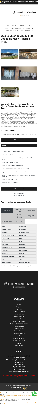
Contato (30, 25)
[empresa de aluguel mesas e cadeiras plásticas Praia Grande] (10, 54)
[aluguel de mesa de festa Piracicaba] (28, 54)
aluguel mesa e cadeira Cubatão (10, 162)
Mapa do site (19, 345)
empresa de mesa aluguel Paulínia (10, 182)
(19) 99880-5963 (19, 193)
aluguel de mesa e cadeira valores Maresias (13, 165)
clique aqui (19, 134)
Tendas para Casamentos (19, 336)
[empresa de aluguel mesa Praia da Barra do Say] (28, 73)
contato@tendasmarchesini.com (19, 371)
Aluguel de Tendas (19, 319)
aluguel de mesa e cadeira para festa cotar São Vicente (15, 168)
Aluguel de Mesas (19, 314)
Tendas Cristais (19, 328)
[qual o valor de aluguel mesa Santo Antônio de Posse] (10, 92)
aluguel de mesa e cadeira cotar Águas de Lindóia (14, 172)
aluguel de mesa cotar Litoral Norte (10, 179)
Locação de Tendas (19, 321)
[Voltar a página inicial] (24, 13)
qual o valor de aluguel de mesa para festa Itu (13, 151)
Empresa (14, 25)
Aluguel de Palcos (19, 316)
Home (7, 25)
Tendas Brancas (19, 326)
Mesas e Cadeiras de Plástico (19, 323)
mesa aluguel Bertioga (7, 154)
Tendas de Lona (19, 331)
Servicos (21, 25)
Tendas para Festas (19, 340)
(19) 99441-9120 (19, 195)
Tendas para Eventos (19, 338)
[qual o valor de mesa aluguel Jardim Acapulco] (10, 73)
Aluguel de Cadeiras (19, 311)
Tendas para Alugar (19, 333)
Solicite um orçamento (19, 140)
